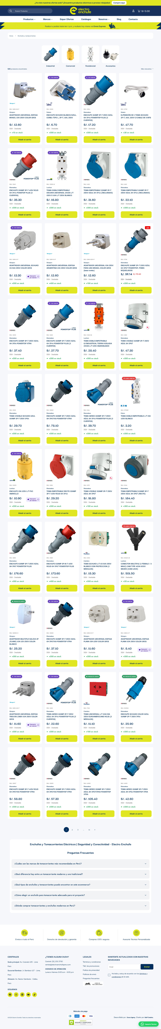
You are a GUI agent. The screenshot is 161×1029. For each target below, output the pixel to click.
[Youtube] (28, 994)
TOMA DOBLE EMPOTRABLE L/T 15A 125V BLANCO (136, 417)
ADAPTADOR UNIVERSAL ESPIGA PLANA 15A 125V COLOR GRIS (98, 640)
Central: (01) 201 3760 (54, 961)
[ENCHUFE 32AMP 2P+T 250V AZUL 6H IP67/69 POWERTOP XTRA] (62, 764)
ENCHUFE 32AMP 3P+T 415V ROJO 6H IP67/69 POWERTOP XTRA (23, 790)
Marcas (46, 19)
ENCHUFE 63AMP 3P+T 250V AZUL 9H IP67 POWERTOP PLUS (24, 564)
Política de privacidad (91, 970)
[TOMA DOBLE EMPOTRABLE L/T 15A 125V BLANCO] (136, 391)
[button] (148, 1024)
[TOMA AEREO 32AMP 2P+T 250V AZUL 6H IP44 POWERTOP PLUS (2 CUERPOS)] (99, 391)
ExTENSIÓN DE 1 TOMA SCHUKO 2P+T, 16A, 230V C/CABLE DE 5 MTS (136, 116)
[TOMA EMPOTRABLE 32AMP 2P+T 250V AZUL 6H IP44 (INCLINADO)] (99, 165)
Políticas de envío (89, 974)
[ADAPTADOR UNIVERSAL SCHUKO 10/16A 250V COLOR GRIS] (24, 240)
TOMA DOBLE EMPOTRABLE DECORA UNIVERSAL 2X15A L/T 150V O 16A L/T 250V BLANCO (60, 193)
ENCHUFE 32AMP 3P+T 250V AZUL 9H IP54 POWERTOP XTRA (24, 342)
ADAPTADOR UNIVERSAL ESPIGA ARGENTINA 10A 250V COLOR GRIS (62, 266)
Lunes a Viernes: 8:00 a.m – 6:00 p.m (59, 972)
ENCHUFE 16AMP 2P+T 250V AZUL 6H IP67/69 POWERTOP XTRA (61, 640)
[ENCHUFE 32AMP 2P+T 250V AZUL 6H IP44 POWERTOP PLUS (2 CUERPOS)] (62, 316)
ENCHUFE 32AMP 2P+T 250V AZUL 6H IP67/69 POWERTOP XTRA (61, 790)
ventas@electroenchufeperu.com (58, 964)
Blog (119, 19)
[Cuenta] (133, 10)
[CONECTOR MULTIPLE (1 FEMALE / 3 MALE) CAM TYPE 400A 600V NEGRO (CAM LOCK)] (136, 538)
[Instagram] (16, 994)
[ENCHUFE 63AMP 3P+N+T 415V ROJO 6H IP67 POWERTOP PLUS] (62, 538)
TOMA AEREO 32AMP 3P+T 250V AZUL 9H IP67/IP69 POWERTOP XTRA (97, 791)
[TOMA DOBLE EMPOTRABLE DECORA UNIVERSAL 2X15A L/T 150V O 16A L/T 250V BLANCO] (62, 165)
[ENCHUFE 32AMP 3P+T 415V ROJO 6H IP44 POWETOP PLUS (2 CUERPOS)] (24, 165)
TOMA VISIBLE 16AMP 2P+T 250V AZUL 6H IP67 (135, 342)
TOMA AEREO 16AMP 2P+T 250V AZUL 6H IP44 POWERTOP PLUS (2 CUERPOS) (61, 716)
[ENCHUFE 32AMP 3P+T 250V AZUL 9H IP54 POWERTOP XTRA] (24, 316)
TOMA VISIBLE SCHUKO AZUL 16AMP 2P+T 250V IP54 (22, 417)
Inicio (11, 35)
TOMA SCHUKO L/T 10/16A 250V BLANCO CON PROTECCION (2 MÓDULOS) (97, 566)
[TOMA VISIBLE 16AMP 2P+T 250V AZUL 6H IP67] (136, 316)
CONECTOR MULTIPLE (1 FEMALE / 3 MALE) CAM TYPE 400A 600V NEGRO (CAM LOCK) (136, 566)
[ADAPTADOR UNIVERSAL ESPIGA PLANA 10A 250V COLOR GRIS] (136, 614)
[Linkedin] (22, 994)
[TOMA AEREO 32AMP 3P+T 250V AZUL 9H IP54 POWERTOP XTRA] (136, 764)
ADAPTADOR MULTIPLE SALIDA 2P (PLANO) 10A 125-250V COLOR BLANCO (24, 641)
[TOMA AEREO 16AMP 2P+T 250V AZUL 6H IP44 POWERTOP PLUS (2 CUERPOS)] (62, 689)
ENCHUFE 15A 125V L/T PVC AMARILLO (21, 492)
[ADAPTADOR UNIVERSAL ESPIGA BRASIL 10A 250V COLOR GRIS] (24, 90)
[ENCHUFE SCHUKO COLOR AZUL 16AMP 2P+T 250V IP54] (136, 689)
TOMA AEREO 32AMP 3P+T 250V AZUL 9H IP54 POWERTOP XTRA (134, 790)
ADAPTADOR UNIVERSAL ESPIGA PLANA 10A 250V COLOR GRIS (135, 640)
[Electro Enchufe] (80, 11)
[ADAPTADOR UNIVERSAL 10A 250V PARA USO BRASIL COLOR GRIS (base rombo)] (99, 240)
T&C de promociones (91, 965)
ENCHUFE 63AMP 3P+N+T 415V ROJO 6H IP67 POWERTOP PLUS (60, 564)
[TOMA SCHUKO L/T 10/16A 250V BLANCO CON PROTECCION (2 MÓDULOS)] (99, 538)
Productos (28, 19)
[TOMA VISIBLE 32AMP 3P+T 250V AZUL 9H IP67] (99, 466)
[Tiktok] (34, 994)
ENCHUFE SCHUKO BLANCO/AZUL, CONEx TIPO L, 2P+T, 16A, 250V (61, 116)
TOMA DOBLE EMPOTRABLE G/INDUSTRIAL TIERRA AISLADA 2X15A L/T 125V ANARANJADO (98, 343)
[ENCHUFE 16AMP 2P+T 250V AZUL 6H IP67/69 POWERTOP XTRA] (62, 614)
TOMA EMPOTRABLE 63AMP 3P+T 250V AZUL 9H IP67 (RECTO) (135, 492)
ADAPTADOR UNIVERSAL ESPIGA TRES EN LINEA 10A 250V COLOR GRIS (23, 716)
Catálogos (86, 19)
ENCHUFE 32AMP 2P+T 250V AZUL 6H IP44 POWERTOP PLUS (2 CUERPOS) (61, 343)
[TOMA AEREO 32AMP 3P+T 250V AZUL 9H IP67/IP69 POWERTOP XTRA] (99, 764)
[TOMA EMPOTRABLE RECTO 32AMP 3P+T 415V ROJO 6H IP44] (62, 466)
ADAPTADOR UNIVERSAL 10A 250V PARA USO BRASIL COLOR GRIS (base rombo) (98, 268)
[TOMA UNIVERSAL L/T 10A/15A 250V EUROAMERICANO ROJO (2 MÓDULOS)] (99, 689)
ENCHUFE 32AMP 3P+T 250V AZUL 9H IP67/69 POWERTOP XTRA (61, 417)
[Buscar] (11, 10)
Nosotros (103, 19)
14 (89, 829)
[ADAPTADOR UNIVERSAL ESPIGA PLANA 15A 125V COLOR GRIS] (99, 614)
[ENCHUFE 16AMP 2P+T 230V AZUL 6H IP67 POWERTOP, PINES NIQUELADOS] (136, 240)
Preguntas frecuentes (91, 978)
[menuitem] (50, 56)
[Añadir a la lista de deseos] (38, 77)
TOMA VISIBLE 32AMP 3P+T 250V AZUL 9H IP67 (98, 492)
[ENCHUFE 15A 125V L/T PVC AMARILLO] (24, 466)
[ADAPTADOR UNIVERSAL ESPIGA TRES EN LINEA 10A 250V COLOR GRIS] (24, 689)
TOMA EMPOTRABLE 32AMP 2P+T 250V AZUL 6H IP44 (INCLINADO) (98, 191)
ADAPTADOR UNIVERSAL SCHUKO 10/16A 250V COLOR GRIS (24, 266)
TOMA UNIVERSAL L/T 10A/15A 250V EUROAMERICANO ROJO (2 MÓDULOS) (98, 716)
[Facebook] (10, 994)
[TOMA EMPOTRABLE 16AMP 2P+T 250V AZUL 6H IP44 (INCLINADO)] (136, 165)
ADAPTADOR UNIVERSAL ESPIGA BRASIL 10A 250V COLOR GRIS (23, 116)
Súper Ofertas (67, 19)
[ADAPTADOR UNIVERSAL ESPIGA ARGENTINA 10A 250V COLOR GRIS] (62, 240)
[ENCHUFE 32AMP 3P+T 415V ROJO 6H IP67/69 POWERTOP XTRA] (24, 764)
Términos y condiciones (92, 961)
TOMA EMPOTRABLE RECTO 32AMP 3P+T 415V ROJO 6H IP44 (61, 492)
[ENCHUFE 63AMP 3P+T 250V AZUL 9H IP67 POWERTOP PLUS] (24, 538)
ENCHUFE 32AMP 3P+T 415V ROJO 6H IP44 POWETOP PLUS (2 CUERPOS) (23, 193)
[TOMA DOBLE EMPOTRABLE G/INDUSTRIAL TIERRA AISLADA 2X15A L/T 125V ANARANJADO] (99, 316)
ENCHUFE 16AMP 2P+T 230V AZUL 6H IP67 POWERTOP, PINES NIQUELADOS (135, 268)
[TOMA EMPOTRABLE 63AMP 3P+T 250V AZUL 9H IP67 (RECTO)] (136, 466)
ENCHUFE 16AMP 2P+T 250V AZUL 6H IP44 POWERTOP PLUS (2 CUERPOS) (98, 117)
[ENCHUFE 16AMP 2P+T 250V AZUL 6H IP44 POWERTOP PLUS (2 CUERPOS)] (99, 90)
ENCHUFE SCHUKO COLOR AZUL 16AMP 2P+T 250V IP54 (135, 715)
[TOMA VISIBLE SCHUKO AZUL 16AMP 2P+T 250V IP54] (24, 391)
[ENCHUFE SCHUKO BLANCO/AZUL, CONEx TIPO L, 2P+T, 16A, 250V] (62, 90)
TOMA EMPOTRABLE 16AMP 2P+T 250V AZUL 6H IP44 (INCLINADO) (135, 191)
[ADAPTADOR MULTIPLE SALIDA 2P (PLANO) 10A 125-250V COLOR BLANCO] (24, 614)
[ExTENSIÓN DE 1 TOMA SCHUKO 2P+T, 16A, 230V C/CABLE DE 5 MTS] (136, 90)
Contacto (133, 19)
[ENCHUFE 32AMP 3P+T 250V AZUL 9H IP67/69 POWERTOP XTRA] (62, 391)
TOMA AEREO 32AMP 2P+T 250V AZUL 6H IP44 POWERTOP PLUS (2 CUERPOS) (98, 418)
